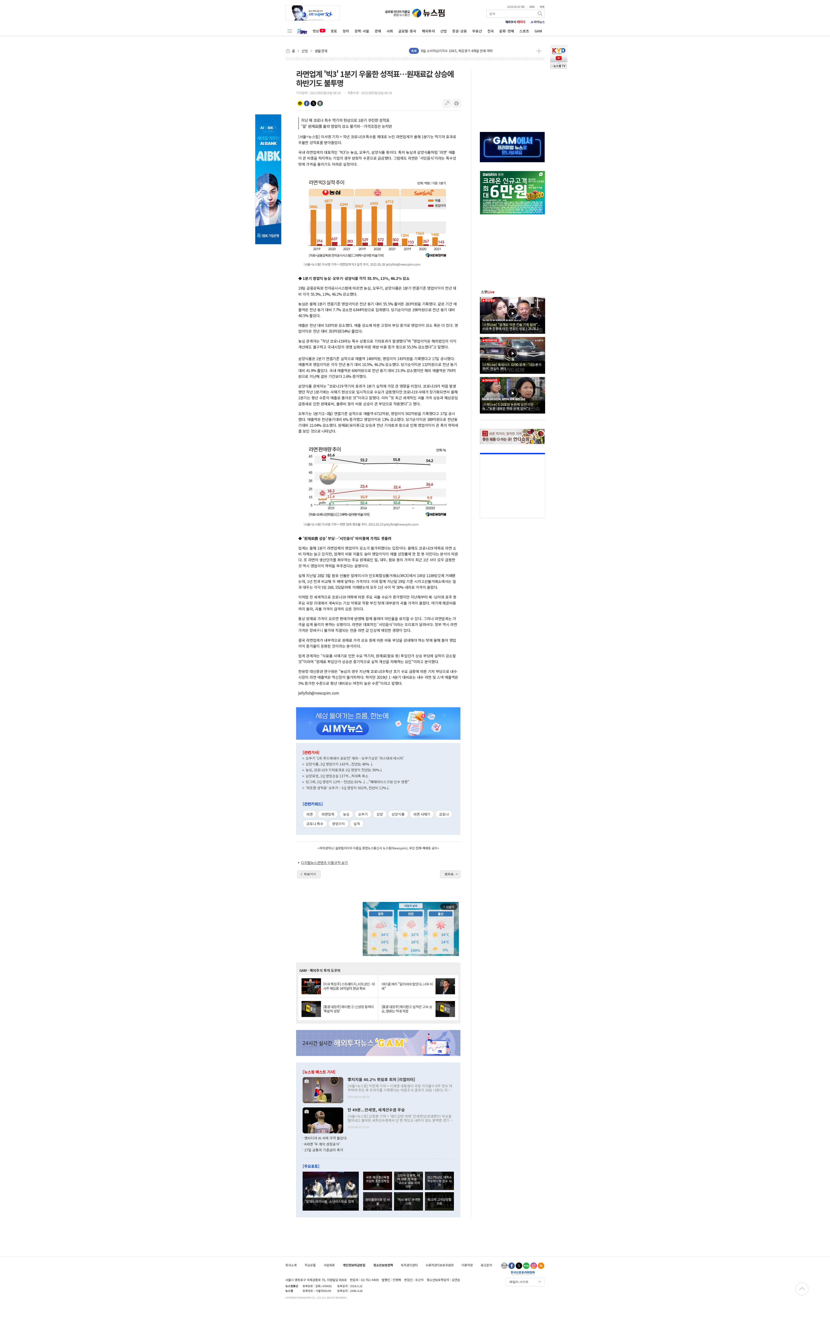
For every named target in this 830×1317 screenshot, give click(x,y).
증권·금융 (459, 31)
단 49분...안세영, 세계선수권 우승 (376, 1109)
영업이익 (338, 823)
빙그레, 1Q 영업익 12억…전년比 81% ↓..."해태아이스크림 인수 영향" (357, 781)
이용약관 (467, 1265)
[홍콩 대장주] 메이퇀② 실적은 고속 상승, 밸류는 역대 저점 (406, 1009)
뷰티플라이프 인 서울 (378, 1201)
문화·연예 (506, 31)
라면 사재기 (421, 814)
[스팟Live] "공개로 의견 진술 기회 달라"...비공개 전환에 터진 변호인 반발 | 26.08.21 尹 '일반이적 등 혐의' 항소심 (511, 326)
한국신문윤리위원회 (523, 1273)
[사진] (323, 1089)
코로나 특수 (314, 823)
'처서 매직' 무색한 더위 (408, 1201)
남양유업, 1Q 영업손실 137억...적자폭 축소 (337, 775)
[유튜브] (504, 1265)
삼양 (380, 814)
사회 (389, 31)
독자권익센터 (409, 1265)
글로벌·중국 (407, 31)
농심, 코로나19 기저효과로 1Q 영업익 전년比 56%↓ (344, 769)
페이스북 (307, 103)
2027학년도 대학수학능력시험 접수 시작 (439, 1181)
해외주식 (515, 22)
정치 (346, 31)
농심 (346, 814)
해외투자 (428, 31)
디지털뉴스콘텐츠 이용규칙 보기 (324, 862)
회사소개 (291, 1265)
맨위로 (449, 874)
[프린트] (456, 103)
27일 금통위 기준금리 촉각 (323, 1149)
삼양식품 (398, 814)
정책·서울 (361, 31)
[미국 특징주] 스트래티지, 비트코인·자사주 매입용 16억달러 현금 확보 (349, 986)
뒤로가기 (310, 874)
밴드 (320, 103)
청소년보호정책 (383, 1265)
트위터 (313, 103)
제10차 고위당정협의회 (439, 1201)
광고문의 (486, 1265)
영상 (316, 31)
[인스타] (533, 1265)
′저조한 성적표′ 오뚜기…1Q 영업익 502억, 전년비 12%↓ (348, 787)
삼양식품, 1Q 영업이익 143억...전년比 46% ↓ (340, 764)
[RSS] (541, 1265)
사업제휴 (329, 1265)
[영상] (512, 314)
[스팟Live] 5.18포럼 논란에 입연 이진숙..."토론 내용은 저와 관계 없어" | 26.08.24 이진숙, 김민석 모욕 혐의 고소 (509, 406)
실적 (357, 823)
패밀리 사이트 (518, 1281)
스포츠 (524, 31)
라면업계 (327, 814)
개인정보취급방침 (354, 1265)
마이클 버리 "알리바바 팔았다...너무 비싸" (407, 986)
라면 (309, 814)
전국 (490, 31)
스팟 (488, 291)
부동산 (477, 31)
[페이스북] (511, 1265)
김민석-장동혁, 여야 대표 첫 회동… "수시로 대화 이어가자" (408, 1181)
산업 (443, 31)
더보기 (539, 51)
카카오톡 (300, 103)
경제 (378, 31)
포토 (334, 31)
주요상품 (310, 1265)
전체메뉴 (289, 31)
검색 (540, 13)
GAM (538, 31)
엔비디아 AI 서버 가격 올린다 (325, 1138)
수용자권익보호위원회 (440, 1265)
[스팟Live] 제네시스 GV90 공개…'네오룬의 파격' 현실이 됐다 (511, 366)
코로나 (444, 814)
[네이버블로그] (526, 1265)
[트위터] (519, 1265)
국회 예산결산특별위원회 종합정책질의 (377, 1181)
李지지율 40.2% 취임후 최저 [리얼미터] (381, 1079)
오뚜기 (363, 814)
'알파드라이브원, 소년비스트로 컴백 (329, 1201)
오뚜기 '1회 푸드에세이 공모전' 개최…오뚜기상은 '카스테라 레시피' (355, 758)
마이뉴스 (538, 22)
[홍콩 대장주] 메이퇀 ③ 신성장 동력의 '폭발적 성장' (348, 1009)
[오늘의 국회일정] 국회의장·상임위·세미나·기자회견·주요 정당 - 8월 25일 (471, 50)
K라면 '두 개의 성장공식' (322, 1144)
